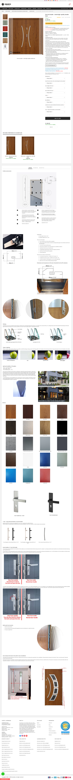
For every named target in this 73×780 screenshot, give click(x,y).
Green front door (5, 763)
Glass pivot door (57, 743)
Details (30, 167)
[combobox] (66, 9)
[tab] (30, 168)
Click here (66, 68)
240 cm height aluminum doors (7, 749)
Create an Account (63, 0)
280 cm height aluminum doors (7, 751)
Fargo (63, 34)
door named (49, 28)
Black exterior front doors (6, 757)
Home (3, 11)
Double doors (31, 11)
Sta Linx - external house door (11, 156)
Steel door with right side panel (24, 753)
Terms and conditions (52, 732)
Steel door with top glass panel (24, 743)
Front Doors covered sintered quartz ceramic (9, 771)
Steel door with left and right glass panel (26, 749)
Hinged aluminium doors (6, 741)
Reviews (35, 167)
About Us (50, 722)
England (62, 73)
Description (41, 167)
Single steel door (22, 741)
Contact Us (51, 726)
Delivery (50, 728)
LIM (66, 34)
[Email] (45, 130)
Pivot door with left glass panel (60, 745)
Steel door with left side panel (24, 751)
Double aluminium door (41, 751)
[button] (11, 36)
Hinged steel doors (5, 745)
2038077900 (4, 733)
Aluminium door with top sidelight (43, 743)
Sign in (38, 722)
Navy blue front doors (5, 761)
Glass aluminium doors (6, 747)
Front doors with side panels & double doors (20, 11)
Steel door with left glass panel (24, 745)
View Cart (38, 724)
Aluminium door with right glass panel (43, 747)
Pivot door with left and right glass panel (61, 749)
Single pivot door (58, 741)
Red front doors (4, 759)
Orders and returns (52, 730)
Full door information (50, 65)
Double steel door (22, 755)
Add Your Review (67, 17)
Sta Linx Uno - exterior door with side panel (28, 157)
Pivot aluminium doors (5, 743)
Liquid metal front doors (6, 767)
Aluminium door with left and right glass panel (45, 749)
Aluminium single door (41, 741)
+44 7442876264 (8, 735)
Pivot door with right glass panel (60, 747)
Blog (49, 724)
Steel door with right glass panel (25, 747)
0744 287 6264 (4, 734)
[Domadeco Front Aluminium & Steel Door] (6, 4)
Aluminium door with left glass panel (43, 745)
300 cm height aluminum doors (7, 753)
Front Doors (8, 11)
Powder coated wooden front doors (8, 769)
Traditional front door (5, 765)
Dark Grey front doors (5, 755)
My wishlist (39, 726)
